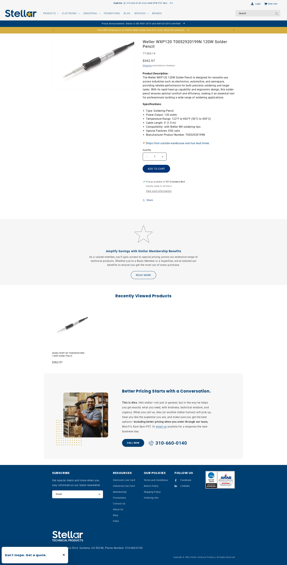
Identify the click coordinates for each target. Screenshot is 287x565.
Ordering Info (151, 497)
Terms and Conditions (156, 480)
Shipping (147, 66)
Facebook (185, 480)
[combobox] (258, 13)
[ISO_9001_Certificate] (220, 480)
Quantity (147, 150)
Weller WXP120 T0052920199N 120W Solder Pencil (68, 354)
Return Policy (151, 486)
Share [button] (149, 200)
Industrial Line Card (124, 486)
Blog (115, 515)
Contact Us (119, 503)
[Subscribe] (99, 494)
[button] (50, 13)
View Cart (272, 3)
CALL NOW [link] (133, 442)
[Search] (276, 13)
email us (161, 426)
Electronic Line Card (124, 480)
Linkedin (185, 486)
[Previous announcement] (53, 30)
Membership (120, 492)
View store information (159, 191)
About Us (118, 509)
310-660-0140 (134, 548)
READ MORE (143, 275)
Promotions (119, 497)
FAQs (116, 521)
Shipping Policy (152, 492)
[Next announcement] (233, 30)
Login (258, 3)
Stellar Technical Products (203, 557)
